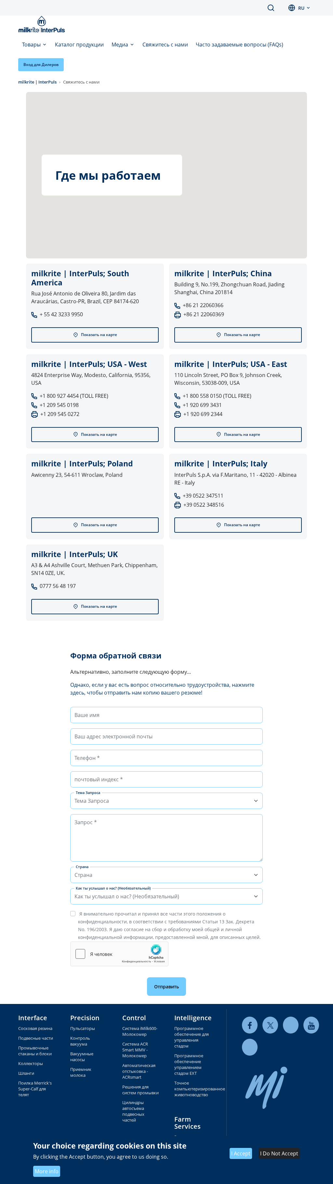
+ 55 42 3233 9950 (61, 314)
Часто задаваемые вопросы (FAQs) (239, 44)
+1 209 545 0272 (59, 414)
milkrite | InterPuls (37, 82)
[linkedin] (290, 1025)
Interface (32, 1017)
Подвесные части (35, 1038)
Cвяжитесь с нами (165, 44)
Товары (32, 44)
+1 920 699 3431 (202, 405)
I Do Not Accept (279, 1153)
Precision (85, 1017)
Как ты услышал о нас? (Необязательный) (113, 888)
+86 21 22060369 (203, 314)
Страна (82, 866)
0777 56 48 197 (58, 586)
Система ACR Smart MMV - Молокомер (135, 1050)
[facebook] (249, 1025)
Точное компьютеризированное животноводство (192, 1089)
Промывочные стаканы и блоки (35, 1051)
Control (134, 1017)
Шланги (26, 1073)
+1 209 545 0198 (59, 405)
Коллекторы (30, 1063)
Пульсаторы (82, 1028)
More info (47, 1171)
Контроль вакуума (80, 1041)
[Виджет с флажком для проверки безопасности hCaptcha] (119, 954)
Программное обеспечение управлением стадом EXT (188, 1064)
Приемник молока (80, 1072)
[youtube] (311, 1025)
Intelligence (193, 1017)
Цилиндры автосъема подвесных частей (133, 1111)
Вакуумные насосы (81, 1056)
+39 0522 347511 (203, 495)
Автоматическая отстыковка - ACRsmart (138, 1071)
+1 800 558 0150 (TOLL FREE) (217, 395)
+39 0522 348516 (203, 504)
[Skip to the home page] (43, 24)
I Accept (240, 1153)
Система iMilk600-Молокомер (139, 1031)
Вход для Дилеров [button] (41, 64)
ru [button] (301, 8)
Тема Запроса (88, 792)
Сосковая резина (35, 1028)
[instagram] (249, 1047)
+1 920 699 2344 (202, 414)
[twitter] (270, 1025)
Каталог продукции (79, 44)
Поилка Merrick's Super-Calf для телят (35, 1089)
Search (271, 7)
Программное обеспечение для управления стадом (191, 1037)
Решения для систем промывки (140, 1090)
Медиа (120, 44)
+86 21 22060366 (203, 305)
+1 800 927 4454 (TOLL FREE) (74, 395)
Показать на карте (99, 334)
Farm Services (187, 1123)
